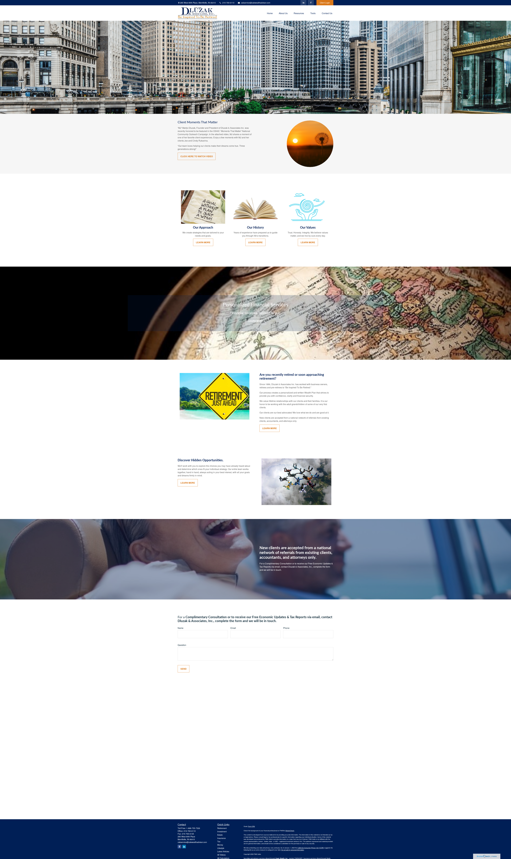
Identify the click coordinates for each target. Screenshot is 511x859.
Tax (218, 841)
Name (180, 627)
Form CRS (251, 826)
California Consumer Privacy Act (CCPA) (311, 848)
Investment (222, 831)
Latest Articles (223, 851)
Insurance (221, 838)
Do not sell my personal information (292, 850)
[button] (270, 13)
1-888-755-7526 (193, 828)
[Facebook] (311, 2)
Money (220, 844)
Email (233, 627)
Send (183, 668)
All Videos (221, 854)
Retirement (222, 828)
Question (182, 645)
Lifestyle (220, 848)
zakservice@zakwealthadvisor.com (255, 2)
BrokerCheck (290, 830)
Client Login (325, 2)
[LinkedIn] (303, 2)
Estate (220, 834)
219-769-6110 (228, 2)
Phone (286, 627)
